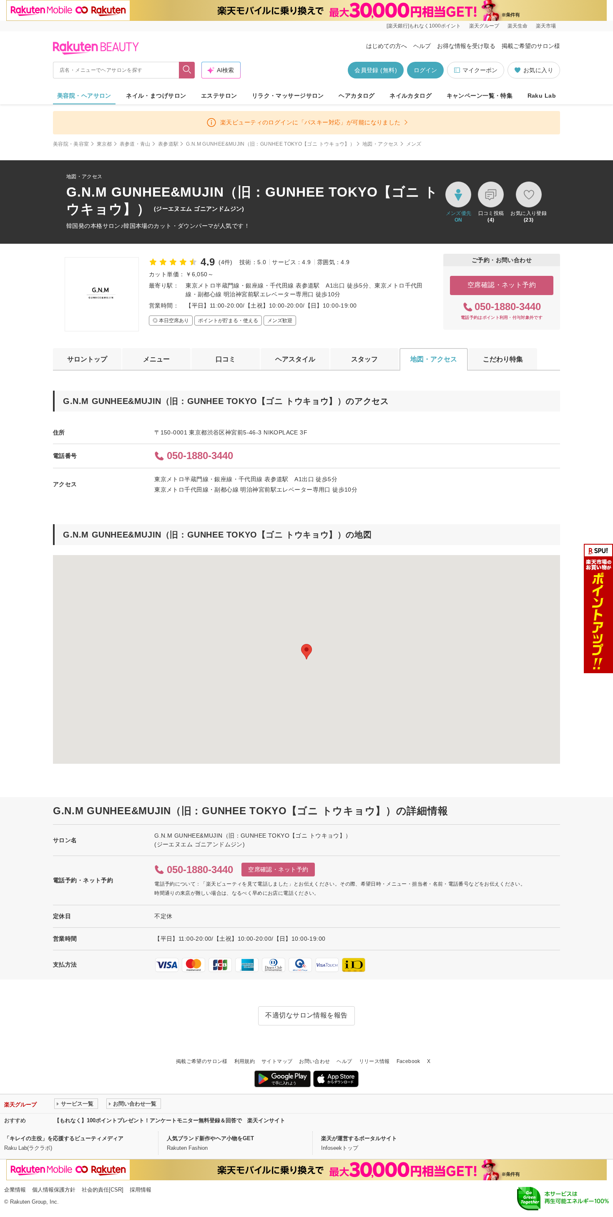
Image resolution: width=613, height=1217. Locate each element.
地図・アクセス (380, 144)
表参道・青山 (135, 144)
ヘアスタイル (295, 359)
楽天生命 (517, 26)
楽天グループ (484, 26)
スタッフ (364, 359)
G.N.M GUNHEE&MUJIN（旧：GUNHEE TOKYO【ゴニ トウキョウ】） (270, 144)
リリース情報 (374, 1061)
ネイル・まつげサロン (156, 95)
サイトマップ (276, 1061)
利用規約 (244, 1061)
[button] (306, 651)
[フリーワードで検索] (187, 70)
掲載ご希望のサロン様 (531, 46)
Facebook (408, 1061)
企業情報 (15, 1190)
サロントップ (87, 359)
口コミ (226, 359)
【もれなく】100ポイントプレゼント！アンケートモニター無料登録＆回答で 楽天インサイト (169, 1120)
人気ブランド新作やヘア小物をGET (210, 1138)
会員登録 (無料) (375, 70)
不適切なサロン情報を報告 (306, 1015)
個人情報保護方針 (53, 1190)
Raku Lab (542, 95)
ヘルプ (422, 46)
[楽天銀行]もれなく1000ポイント (424, 26)
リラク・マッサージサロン (288, 95)
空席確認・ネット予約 (501, 284)
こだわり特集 (503, 359)
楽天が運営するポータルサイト (359, 1138)
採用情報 (140, 1190)
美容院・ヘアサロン (84, 95)
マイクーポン (479, 70)
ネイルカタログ (410, 95)
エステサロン (219, 95)
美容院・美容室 (71, 144)
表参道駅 (168, 144)
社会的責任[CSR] (102, 1190)
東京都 (104, 144)
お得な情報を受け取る (466, 46)
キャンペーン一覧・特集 (480, 95)
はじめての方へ (386, 46)
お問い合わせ (314, 1061)
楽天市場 (546, 26)
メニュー (156, 359)
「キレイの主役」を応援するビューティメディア (63, 1138)
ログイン (425, 70)
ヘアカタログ (357, 95)
